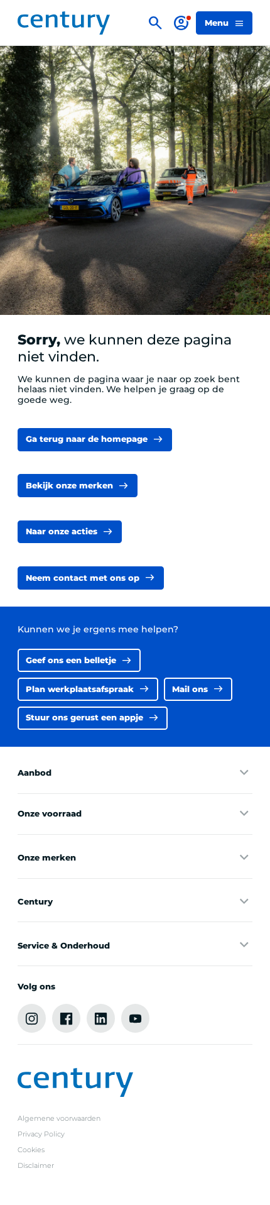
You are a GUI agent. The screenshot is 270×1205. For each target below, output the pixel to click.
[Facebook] (66, 1018)
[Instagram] (32, 1018)
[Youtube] (135, 1018)
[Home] (64, 23)
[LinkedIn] (101, 1018)
